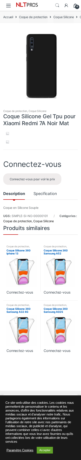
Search (57, 5)
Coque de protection (33, 17)
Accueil (8, 17)
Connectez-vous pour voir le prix (32, 179)
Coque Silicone (63, 17)
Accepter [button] (44, 450)
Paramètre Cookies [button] (19, 450)
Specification (45, 194)
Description (14, 194)
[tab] (14, 195)
